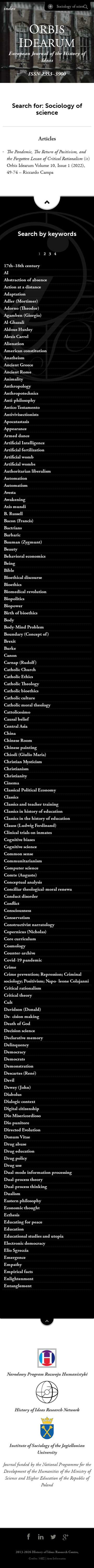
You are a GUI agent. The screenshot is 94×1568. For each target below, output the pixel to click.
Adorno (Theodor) (21, 308)
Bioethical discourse (23, 577)
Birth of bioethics (21, 613)
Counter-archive (19, 953)
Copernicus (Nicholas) (25, 932)
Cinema (11, 783)
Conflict (11, 903)
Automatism (16, 485)
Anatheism (14, 358)
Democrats (14, 1059)
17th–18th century (22, 266)
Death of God (17, 1024)
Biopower (13, 606)
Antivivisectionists (21, 414)
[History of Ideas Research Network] (47, 1392)
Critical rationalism (22, 988)
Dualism (12, 1194)
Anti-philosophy (19, 400)
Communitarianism (23, 861)
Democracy (15, 1052)
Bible (9, 570)
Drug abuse (15, 1144)
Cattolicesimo (17, 712)
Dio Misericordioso (22, 1116)
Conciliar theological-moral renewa (38, 889)
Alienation (14, 344)
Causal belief (16, 719)
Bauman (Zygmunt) (23, 542)
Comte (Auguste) (20, 875)
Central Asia (15, 726)
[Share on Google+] (65, 1537)
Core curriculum (20, 939)
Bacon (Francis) (18, 521)
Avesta (10, 492)
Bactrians (13, 528)
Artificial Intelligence (24, 443)
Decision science (19, 1031)
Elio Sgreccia (16, 1250)
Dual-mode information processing (38, 1172)
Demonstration (18, 1066)
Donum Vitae (17, 1137)
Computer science (21, 868)
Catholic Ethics (18, 677)
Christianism (16, 769)
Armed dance (17, 436)
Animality (13, 379)
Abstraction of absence (25, 280)
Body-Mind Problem (24, 627)
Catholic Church (20, 670)
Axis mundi (15, 507)
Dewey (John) (17, 1087)
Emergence (15, 1257)
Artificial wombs (19, 464)
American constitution (25, 351)
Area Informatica (56, 1558)
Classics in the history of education (37, 818)
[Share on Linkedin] (40, 1537)
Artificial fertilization (24, 450)
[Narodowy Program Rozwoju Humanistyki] (47, 1356)
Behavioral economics (24, 556)
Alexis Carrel (16, 337)
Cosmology (14, 946)
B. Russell (13, 514)
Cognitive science (20, 847)
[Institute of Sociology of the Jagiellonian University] (47, 1427)
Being (9, 563)
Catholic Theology (21, 684)
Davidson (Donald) (22, 1009)
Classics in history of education (33, 811)
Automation (15, 478)
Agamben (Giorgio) (23, 315)
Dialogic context (19, 1102)
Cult (8, 1002)
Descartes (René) (20, 1073)
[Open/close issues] (47, 204)
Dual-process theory (23, 1179)
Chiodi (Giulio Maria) (25, 755)
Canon (10, 655)
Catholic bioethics (21, 691)
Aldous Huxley (18, 329)
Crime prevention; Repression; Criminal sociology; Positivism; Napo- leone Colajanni (46, 977)
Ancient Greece (18, 365)
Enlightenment (18, 1279)
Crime (10, 967)
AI (6, 273)
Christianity (15, 776)
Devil (9, 1080)
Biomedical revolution (25, 592)
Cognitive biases (19, 840)
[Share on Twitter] (53, 1537)
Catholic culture (19, 698)
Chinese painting (20, 748)
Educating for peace (23, 1222)
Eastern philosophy (22, 1201)
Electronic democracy (24, 1243)
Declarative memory (23, 1038)
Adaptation (15, 294)
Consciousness (17, 910)
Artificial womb (19, 457)
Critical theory (18, 995)
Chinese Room (18, 740)
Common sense (18, 854)
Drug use (13, 1165)
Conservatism (17, 918)
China (10, 733)
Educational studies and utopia (33, 1236)
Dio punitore (16, 1123)
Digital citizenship (21, 1109)
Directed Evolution (22, 1130)
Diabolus (12, 1094)
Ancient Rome (17, 372)
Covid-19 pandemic (23, 960)
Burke (10, 648)
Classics (11, 797)
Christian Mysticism (23, 762)
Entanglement (18, 1286)
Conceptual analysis (23, 882)
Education (14, 1229)
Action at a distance (22, 287)
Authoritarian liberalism (27, 471)
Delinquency (16, 1045)
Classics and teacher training (31, 804)
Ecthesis (11, 1215)
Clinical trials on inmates (28, 833)
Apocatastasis (16, 422)
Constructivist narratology (29, 925)
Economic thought (22, 1208)
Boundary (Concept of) (26, 634)
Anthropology (17, 386)
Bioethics (12, 585)
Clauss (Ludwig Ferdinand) (30, 825)
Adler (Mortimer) (21, 301)
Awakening (14, 500)
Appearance (15, 429)
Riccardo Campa (38, 172)
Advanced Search (50, 6)
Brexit (10, 641)
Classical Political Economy (30, 790)
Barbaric (12, 535)
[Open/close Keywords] (47, 1322)
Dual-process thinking (25, 1187)
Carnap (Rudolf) (20, 662)
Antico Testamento (22, 407)
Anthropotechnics (21, 393)
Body (9, 620)
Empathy (13, 1264)
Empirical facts (18, 1272)
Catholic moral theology (27, 705)
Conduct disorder (21, 896)
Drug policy (15, 1158)
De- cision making (21, 1016)
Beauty (10, 549)
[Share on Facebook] (28, 1537)
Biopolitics (14, 599)
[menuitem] (39, 254)
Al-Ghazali (14, 322)
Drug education (19, 1151)
